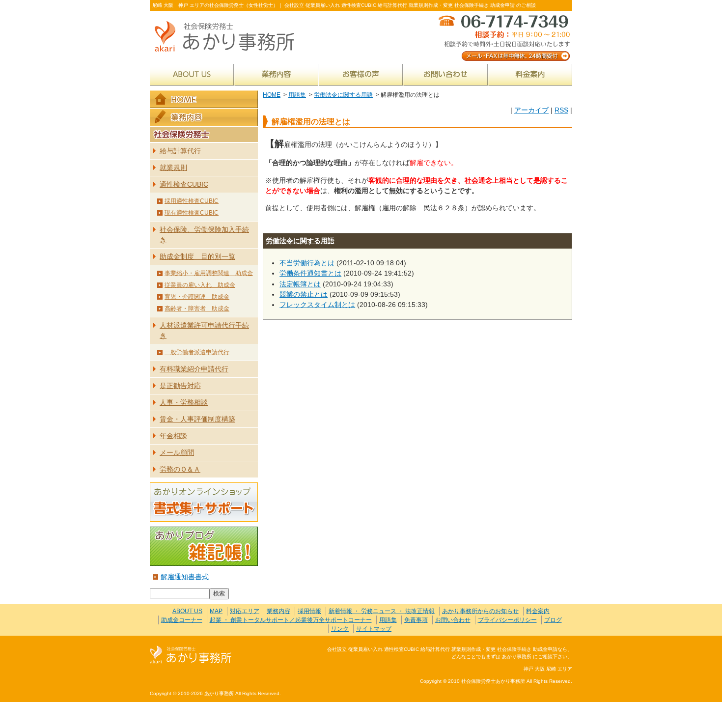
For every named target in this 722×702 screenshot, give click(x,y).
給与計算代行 (180, 151)
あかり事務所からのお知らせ (480, 611)
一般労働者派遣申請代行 (197, 352)
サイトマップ (373, 628)
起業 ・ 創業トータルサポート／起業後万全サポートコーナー (291, 620)
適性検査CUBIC (184, 184)
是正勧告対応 (180, 386)
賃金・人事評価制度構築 (197, 419)
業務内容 (276, 74)
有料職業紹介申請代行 (194, 369)
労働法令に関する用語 (343, 94)
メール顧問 (177, 452)
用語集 (297, 94)
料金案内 (530, 74)
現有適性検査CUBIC (192, 212)
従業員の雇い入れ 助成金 (200, 284)
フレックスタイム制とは (317, 305)
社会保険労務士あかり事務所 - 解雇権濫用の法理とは (228, 37)
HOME (271, 94)
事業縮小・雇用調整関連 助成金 (209, 273)
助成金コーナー (181, 620)
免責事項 (416, 620)
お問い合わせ (445, 74)
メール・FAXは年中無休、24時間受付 (503, 37)
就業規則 (173, 167)
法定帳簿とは (300, 284)
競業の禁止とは (303, 294)
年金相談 (173, 436)
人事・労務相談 (184, 402)
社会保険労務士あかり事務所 (191, 655)
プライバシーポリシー (507, 620)
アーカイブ (531, 110)
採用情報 (309, 611)
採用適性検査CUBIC (192, 200)
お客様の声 (361, 74)
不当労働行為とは (306, 263)
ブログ (553, 620)
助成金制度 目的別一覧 (197, 256)
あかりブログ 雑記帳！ (204, 546)
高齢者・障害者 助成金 (197, 308)
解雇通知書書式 (185, 577)
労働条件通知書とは (310, 273)
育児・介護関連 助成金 (197, 296)
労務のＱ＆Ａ (180, 469)
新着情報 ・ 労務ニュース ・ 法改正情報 (382, 611)
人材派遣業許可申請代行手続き (204, 330)
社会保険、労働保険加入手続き (204, 234)
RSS (561, 110)
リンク (340, 628)
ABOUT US (192, 74)
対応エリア (244, 611)
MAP (216, 611)
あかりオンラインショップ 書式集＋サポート (204, 502)
